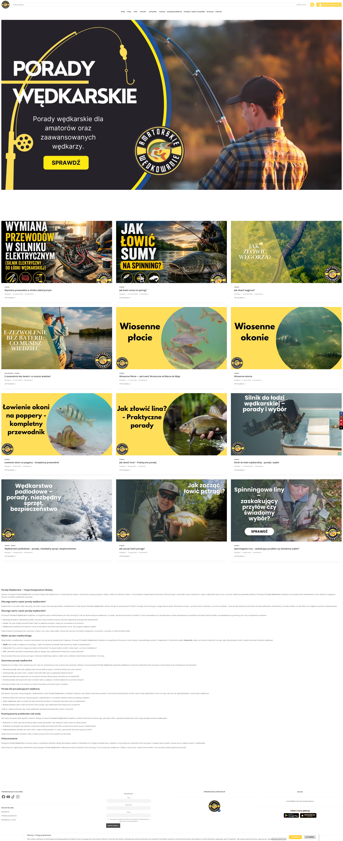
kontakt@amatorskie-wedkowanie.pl (300, 801)
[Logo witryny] (5, 4)
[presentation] (56, 252)
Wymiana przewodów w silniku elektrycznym (28, 290)
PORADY (7, 287)
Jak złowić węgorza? (244, 290)
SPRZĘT (13, 545)
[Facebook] (3, 797)
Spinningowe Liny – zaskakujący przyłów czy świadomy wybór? (266, 548)
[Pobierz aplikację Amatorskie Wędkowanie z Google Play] (291, 815)
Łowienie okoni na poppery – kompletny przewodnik (32, 462)
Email (128, 812)
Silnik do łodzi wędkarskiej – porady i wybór (256, 462)
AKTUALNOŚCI (9, 373)
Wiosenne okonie (243, 376)
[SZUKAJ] (312, 5)
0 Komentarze (29, 294)
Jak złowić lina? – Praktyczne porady (137, 462)
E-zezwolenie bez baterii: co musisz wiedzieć (28, 376)
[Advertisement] (55, 206)
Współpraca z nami (8, 820)
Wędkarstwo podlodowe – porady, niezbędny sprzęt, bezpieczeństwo (40, 548)
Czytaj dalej (9, 298)
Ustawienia (310, 837)
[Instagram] (18, 797)
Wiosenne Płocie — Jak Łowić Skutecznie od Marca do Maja (149, 376)
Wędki (5, 644)
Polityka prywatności (9, 816)
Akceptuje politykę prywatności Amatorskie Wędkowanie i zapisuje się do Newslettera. (129, 820)
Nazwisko (128, 805)
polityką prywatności (279, 839)
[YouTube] (8, 797)
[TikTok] (13, 797)
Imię (128, 798)
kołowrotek (188, 640)
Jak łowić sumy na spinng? (133, 290)
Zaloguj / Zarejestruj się (330, 4)
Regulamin (5, 812)
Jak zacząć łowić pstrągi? (132, 548)
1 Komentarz (142, 466)
